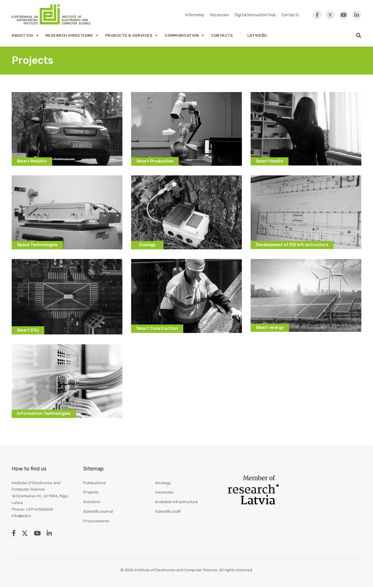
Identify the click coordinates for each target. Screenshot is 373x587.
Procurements (96, 521)
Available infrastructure (176, 502)
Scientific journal (98, 511)
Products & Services (129, 35)
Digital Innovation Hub (255, 15)
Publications (94, 483)
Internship (194, 15)
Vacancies (219, 15)
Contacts (290, 15)
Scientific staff (168, 511)
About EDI (22, 35)
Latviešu (257, 35)
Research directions (69, 35)
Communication (182, 35)
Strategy (163, 483)
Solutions (91, 502)
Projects (90, 492)
